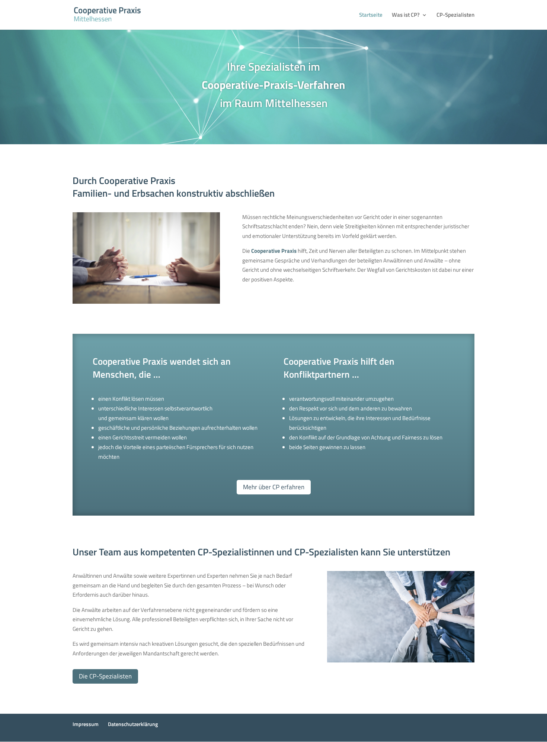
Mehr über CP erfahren (273, 487)
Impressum (86, 724)
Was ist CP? (406, 15)
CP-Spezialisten (455, 15)
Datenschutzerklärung (133, 724)
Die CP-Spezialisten (105, 676)
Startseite (371, 15)
